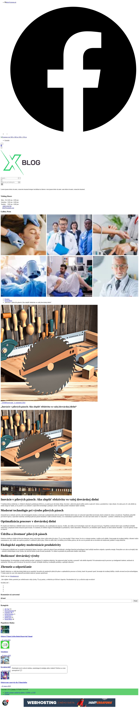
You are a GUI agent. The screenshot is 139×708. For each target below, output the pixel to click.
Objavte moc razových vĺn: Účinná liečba (14, 682)
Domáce (7, 299)
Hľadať (3, 598)
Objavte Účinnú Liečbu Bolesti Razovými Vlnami (16, 636)
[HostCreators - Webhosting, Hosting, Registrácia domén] (69, 706)
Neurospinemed (9, 611)
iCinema (13, 689)
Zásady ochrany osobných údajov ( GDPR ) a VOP (20, 692)
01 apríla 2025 (6, 640)
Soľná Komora (9, 614)
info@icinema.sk (11, 2)
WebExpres (8, 617)
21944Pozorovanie (7, 402)
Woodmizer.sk (14, 576)
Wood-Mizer (8, 301)
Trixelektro (4, 652)
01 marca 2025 (6, 671)
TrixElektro (8, 616)
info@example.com (8, 208)
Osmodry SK (8, 612)
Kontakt (7, 140)
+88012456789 (6, 206)
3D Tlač (7, 609)
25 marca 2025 (6, 655)
